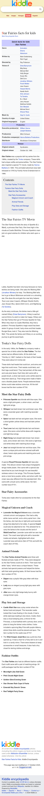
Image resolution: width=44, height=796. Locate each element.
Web (7, 16)
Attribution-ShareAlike (19, 753)
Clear (36, 9)
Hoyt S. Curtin (25, 115)
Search (40, 9)
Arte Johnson (24, 94)
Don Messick (24, 106)
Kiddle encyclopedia (21, 748)
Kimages (21, 16)
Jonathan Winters (26, 81)
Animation (23, 48)
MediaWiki (13, 788)
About (19, 790)
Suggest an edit (25, 767)
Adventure (23, 53)
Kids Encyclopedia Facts (10, 36)
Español (35, 16)
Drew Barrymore (25, 65)
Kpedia (28, 16)
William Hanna (25, 128)
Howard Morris (25, 89)
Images (13, 16)
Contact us (35, 790)
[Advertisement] (22, 24)
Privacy (26, 790)
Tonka (20, 159)
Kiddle (4, 790)
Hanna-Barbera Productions (29, 137)
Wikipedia (20, 786)
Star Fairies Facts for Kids (11, 759)
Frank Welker (24, 83)
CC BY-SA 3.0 (24, 782)
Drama (22, 50)
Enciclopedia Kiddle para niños (12, 792)
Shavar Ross (24, 112)
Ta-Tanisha (24, 96)
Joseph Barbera (25, 130)
